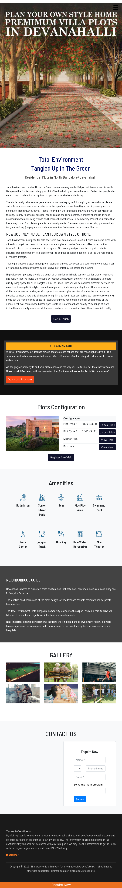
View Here (107, 439)
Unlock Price (107, 424)
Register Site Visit (61, 457)
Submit (80, 799)
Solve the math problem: (88, 784)
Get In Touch (61, 319)
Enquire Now (61, 885)
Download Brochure (20, 379)
